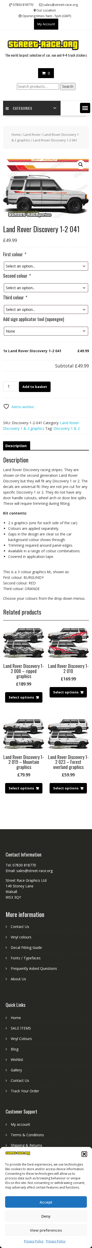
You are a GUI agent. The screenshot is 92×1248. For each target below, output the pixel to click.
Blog (14, 1049)
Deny (46, 1216)
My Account (46, 24)
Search (67, 86)
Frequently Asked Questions (34, 968)
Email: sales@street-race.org (29, 870)
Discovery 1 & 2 (66, 428)
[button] (84, 1154)
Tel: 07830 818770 (21, 865)
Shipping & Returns (26, 1145)
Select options (21, 697)
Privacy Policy (33, 1241)
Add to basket (34, 386)
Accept (46, 1202)
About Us (18, 978)
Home (16, 134)
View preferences (46, 1230)
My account (20, 1124)
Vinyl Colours (21, 1038)
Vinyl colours (21, 937)
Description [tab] (16, 445)
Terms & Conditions (27, 1134)
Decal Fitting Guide (26, 947)
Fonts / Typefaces (26, 958)
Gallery (16, 1070)
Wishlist (17, 1059)
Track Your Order (25, 1090)
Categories (22, 108)
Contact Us (20, 926)
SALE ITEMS (21, 1028)
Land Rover (32, 134)
